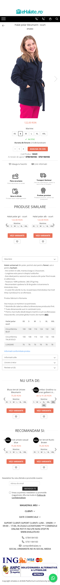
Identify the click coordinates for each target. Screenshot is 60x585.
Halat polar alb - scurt (43, 216)
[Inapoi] (2, 25)
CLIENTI (29, 511)
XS (15, 133)
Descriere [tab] (8, 259)
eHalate (30, 28)
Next (55, 79)
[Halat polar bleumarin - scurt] (30, 76)
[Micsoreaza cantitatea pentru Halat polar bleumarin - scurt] (15, 149)
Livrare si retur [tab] (10, 362)
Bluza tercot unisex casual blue (16, 441)
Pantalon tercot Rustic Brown (44, 441)
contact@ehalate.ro (31, 545)
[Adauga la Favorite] (17, 241)
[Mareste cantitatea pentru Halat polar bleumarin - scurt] (23, 149)
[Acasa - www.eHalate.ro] (30, 11)
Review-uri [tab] (9, 367)
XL (37, 133)
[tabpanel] (30, 76)
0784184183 (31, 537)
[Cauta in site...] (57, 19)
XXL (44, 133)
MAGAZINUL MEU (29, 505)
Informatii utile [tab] (10, 357)
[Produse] (3, 19)
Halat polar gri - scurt (17, 216)
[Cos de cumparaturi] (50, 19)
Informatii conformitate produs (17, 351)
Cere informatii (40, 164)
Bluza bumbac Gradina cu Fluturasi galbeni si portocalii (44, 391)
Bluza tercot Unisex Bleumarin (16, 391)
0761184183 (31, 541)
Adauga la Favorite (19, 164)
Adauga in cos (38, 149)
